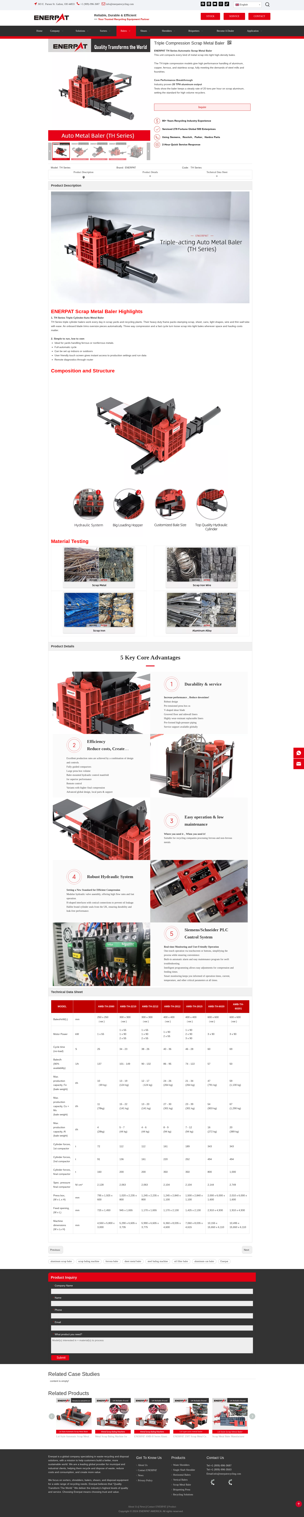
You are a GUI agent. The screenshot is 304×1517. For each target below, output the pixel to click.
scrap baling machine (88, 1261)
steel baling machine (158, 1261)
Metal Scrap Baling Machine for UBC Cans (113, 1436)
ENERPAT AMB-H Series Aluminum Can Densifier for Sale (152, 1436)
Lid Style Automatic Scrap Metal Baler (74, 1436)
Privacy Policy (145, 1480)
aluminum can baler (204, 1261)
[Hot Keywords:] (267, 4)
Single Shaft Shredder (184, 1470)
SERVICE (234, 16)
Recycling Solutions (183, 1494)
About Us (142, 1465)
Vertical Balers (180, 1479)
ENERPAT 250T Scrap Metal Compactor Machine (191, 1436)
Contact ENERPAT (147, 1470)
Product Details (150, 172)
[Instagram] (221, 4)
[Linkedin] (209, 4)
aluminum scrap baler (61, 1261)
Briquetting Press (181, 1489)
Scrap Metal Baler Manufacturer (228, 1436)
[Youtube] (215, 4)
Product (172, 1506)
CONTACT (259, 16)
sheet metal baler (133, 1261)
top (299, 1504)
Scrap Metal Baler (182, 1484)
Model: (54, 167)
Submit (61, 1357)
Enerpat (224, 1261)
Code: (185, 167)
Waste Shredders (181, 1465)
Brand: (120, 167)
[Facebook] (203, 4)
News (140, 1475)
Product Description (83, 172)
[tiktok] (227, 4)
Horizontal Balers (182, 1475)
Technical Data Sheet (217, 172)
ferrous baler (112, 1261)
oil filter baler (181, 1261)
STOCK (210, 16)
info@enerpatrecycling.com (227, 1473)
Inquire (202, 107)
